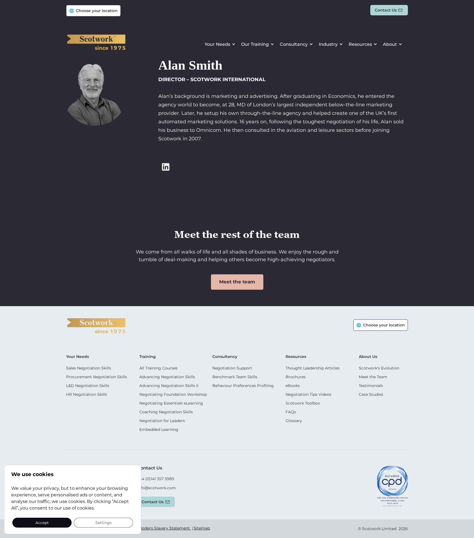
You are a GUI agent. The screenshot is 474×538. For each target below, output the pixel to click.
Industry (328, 44)
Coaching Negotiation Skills (166, 411)
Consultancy (294, 44)
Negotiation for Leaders (162, 420)
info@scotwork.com (156, 487)
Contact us (386, 10)
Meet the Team (373, 376)
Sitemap (202, 528)
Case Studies (371, 394)
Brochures (296, 376)
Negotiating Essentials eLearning (171, 403)
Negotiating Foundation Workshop (173, 394)
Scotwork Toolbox (303, 403)
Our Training (255, 44)
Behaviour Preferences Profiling (243, 385)
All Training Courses (158, 368)
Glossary (294, 420)
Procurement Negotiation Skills (96, 376)
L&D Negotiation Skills (87, 385)
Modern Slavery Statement (164, 528)
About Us (368, 356)
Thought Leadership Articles (313, 368)
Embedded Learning (158, 429)
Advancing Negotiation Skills (167, 376)
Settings (103, 522)
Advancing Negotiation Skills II (168, 385)
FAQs (291, 411)
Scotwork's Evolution (379, 368)
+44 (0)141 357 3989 (155, 478)
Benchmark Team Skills (234, 376)
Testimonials (371, 385)
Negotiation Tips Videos (308, 394)
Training (147, 356)
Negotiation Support (232, 368)
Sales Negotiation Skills (88, 368)
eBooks (293, 385)
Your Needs (217, 44)
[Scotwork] (96, 325)
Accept (42, 522)
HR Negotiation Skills (86, 394)
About (390, 44)
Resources (360, 44)
